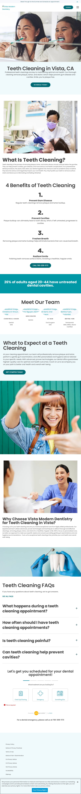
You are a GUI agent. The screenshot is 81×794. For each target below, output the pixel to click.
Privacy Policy (10, 744)
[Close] (77, 782)
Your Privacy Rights (40, 790)
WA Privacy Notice (11, 767)
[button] (77, 7)
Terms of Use (10, 752)
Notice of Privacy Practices (14, 748)
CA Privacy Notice (11, 759)
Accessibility (9, 770)
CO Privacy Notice (11, 763)
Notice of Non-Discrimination (15, 755)
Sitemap (8, 774)
